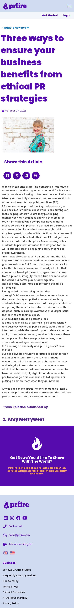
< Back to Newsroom (15, 27)
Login (66, 15)
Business (9, 563)
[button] (70, 6)
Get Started (50, 15)
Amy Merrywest (26, 419)
